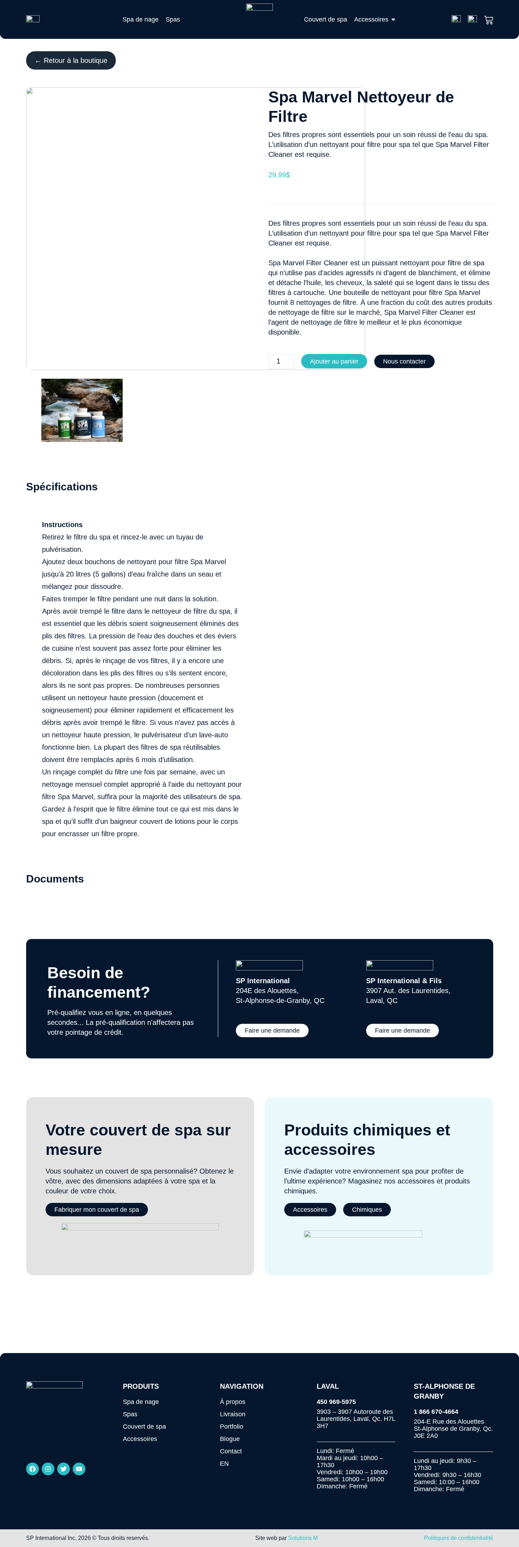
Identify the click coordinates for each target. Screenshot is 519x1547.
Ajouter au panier (334, 361)
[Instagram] (48, 1469)
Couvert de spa (144, 1426)
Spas (130, 1414)
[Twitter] (63, 1469)
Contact (231, 1451)
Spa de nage (141, 1401)
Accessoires (140, 1438)
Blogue (230, 1438)
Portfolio (231, 1426)
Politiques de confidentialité (458, 1538)
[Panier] (488, 18)
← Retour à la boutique (71, 60)
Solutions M (303, 1538)
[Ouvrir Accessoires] (393, 19)
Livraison (232, 1414)
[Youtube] (79, 1469)
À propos (232, 1401)
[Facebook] (32, 1469)
